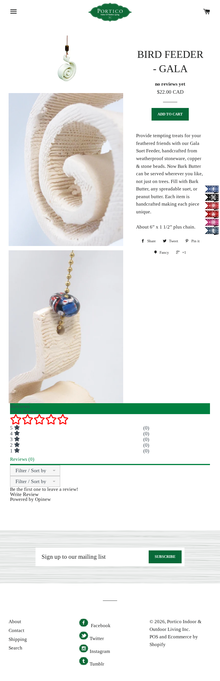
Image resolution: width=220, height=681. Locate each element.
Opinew (43, 499)
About (15, 621)
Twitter (97, 638)
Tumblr (97, 664)
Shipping (18, 639)
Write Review (24, 494)
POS (154, 636)
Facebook (100, 625)
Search (15, 648)
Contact (16, 630)
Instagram (100, 651)
